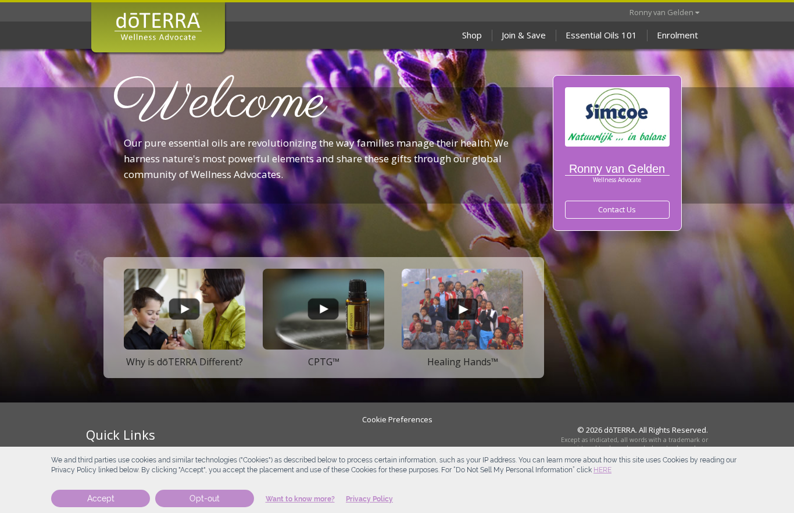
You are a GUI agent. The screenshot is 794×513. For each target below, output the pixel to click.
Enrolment (677, 35)
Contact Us (617, 209)
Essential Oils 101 (601, 35)
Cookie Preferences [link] (397, 419)
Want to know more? (300, 499)
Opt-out (204, 498)
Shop (472, 35)
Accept (101, 498)
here (602, 470)
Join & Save (524, 35)
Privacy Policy (369, 499)
